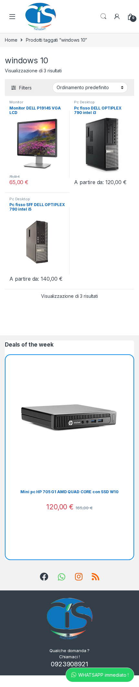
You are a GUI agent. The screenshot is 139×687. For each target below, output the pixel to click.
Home (11, 40)
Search (103, 16)
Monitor (16, 102)
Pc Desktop (84, 102)
